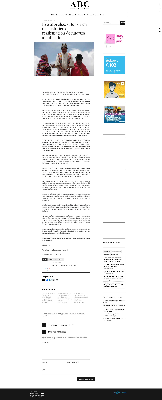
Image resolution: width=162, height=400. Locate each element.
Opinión (102, 14)
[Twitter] (44, 269)
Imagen (45, 20)
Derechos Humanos (93, 14)
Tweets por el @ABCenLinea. (111, 242)
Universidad (72, 14)
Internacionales (81, 14)
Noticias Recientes (107, 251)
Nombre (45, 362)
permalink (45, 315)
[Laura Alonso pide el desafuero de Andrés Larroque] (160, 31)
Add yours (74, 325)
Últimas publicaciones (56, 259)
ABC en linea (56, 263)
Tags (117, 254)
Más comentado (107, 254)
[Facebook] (47, 269)
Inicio (53, 14)
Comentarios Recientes (116, 251)
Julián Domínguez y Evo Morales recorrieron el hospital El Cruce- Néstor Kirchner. (48, 297)
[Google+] (49, 269)
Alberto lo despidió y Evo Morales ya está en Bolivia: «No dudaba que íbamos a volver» (64, 297)
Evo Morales (72, 313)
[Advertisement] (114, 197)
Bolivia (66, 313)
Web (43, 369)
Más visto (113, 254)
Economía (64, 14)
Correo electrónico (73, 362)
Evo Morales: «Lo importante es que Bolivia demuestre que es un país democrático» (81, 297)
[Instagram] (47, 270)
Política (58, 14)
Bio (45, 259)
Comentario (46, 342)
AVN (48, 245)
